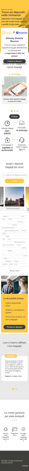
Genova (14, 224)
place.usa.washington (8, 245)
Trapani (16, 261)
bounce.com (16, 50)
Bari (4, 239)
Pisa (4, 219)
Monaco (24, 247)
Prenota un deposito (14, 327)
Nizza (5, 258)
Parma (19, 245)
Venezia (5, 216)
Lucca (25, 255)
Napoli (7, 236)
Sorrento (5, 264)
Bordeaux (20, 222)
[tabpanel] (14, 88)
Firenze (10, 219)
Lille (9, 239)
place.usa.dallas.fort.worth (11, 230)
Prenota (14, 116)
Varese (11, 264)
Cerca (14, 181)
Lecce (15, 264)
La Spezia (8, 261)
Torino (3, 233)
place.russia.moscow (20, 242)
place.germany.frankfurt (8, 227)
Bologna (10, 250)
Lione (22, 216)
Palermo (24, 230)
